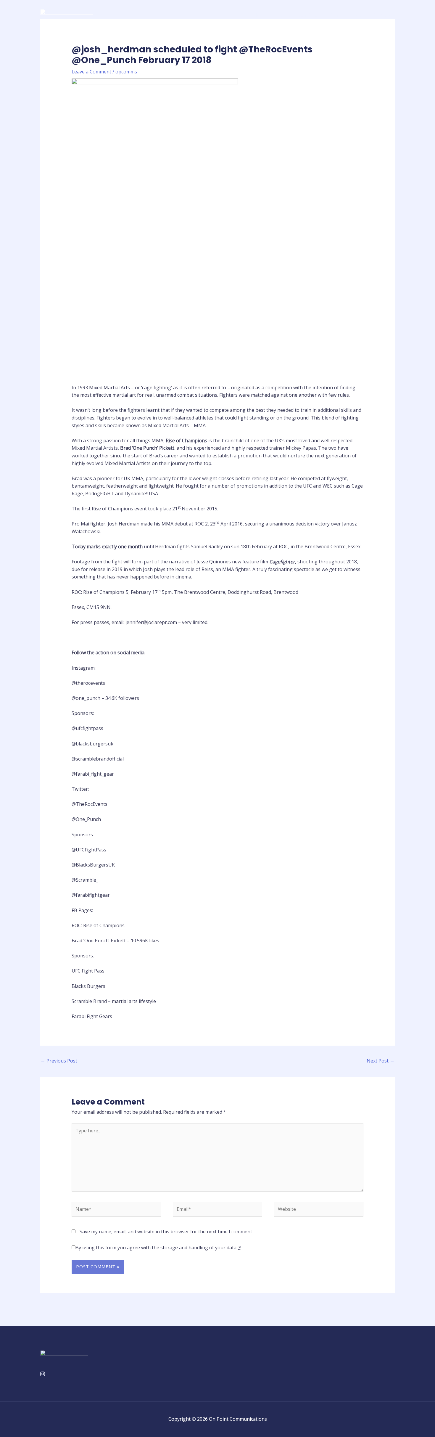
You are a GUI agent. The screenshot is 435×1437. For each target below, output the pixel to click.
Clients (334, 15)
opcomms (126, 71)
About (283, 15)
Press (357, 15)
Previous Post (59, 1060)
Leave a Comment (91, 71)
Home (260, 15)
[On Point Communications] (66, 14)
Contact (381, 15)
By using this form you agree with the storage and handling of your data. (158, 1247)
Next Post (380, 1060)
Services (308, 15)
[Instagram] (42, 1374)
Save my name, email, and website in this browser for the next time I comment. (166, 1231)
